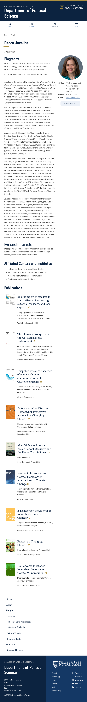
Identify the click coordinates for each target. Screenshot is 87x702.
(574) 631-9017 (15, 691)
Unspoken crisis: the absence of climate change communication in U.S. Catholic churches (34, 376)
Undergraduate (13, 639)
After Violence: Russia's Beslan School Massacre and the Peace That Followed (34, 448)
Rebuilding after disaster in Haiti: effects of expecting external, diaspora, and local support (34, 302)
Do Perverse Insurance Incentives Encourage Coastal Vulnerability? (31, 569)
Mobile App (56, 677)
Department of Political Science (25, 13)
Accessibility (56, 691)
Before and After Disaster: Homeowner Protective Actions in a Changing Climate (33, 413)
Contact (32, 26)
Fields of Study (13, 633)
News (54, 680)
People (13, 35)
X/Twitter (78, 677)
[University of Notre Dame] (67, 664)
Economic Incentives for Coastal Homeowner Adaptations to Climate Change (32, 478)
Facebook (78, 673)
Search (55, 26)
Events (54, 684)
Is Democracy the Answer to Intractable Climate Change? (34, 514)
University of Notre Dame (71, 7)
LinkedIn (78, 687)
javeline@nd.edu (73, 98)
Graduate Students (16, 627)
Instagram (79, 680)
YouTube (78, 684)
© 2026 (7, 695)
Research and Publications (19, 622)
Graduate (10, 644)
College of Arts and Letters (18, 662)
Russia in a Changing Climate (30, 543)
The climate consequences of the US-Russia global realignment (34, 337)
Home (10, 26)
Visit (53, 687)
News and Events (14, 650)
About (9, 605)
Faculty (11, 617)
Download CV (69, 103)
